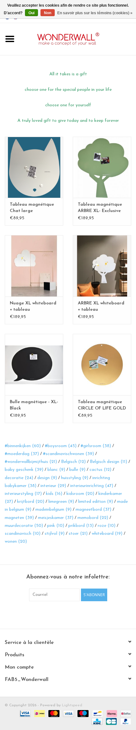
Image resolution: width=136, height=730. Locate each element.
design (47, 478)
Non (47, 13)
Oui (31, 13)
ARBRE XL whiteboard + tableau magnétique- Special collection (101, 307)
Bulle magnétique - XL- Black (34, 405)
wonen (16, 541)
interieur (53, 486)
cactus (100, 469)
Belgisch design (108, 461)
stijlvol (55, 533)
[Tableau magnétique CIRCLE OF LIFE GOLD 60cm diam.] (102, 364)
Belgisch (73, 461)
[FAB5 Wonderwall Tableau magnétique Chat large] (34, 167)
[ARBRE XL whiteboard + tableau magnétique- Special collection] (102, 265)
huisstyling (74, 478)
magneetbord (93, 509)
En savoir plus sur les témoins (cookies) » (95, 13)
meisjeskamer (55, 517)
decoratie (19, 478)
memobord (92, 517)
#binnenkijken (23, 446)
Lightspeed (72, 705)
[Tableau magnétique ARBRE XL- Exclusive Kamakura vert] (102, 167)
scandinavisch (22, 533)
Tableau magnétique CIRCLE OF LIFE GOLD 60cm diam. (102, 406)
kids (54, 493)
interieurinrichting (91, 486)
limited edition (95, 501)
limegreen (61, 501)
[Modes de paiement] (24, 713)
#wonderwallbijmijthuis (31, 461)
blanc (56, 469)
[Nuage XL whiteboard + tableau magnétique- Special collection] (34, 265)
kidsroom (80, 493)
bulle (77, 469)
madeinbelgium (53, 509)
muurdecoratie (24, 525)
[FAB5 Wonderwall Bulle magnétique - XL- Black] (34, 364)
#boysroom (61, 446)
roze (106, 525)
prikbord (81, 525)
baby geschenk (24, 469)
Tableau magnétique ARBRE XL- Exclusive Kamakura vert (100, 208)
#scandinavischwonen (68, 454)
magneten (19, 517)
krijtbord (30, 501)
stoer (78, 533)
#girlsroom (96, 446)
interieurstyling (23, 493)
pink (55, 525)
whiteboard (107, 533)
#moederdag (22, 454)
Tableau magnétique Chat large (32, 207)
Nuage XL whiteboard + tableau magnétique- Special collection (33, 307)
